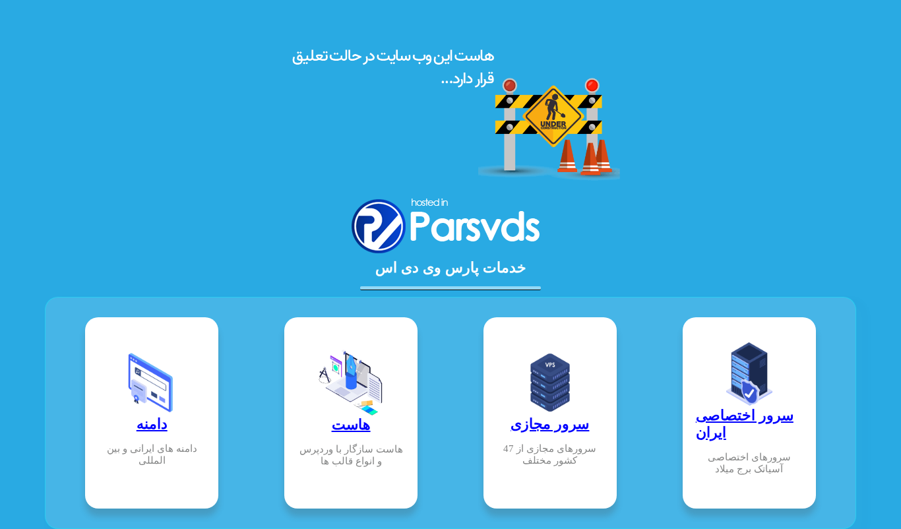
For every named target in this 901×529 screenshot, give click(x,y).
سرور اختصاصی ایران (744, 424)
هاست (351, 424)
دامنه (152, 424)
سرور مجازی (550, 424)
